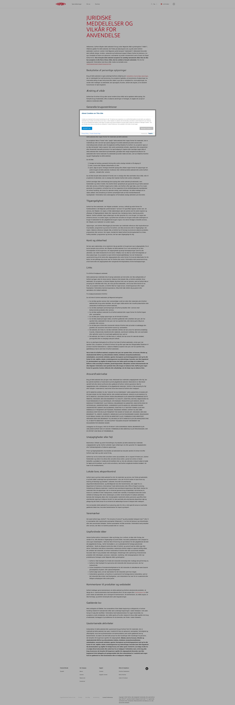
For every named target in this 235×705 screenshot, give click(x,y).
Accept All (87, 128)
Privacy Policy (85, 133)
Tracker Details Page (95, 133)
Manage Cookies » (146, 128)
